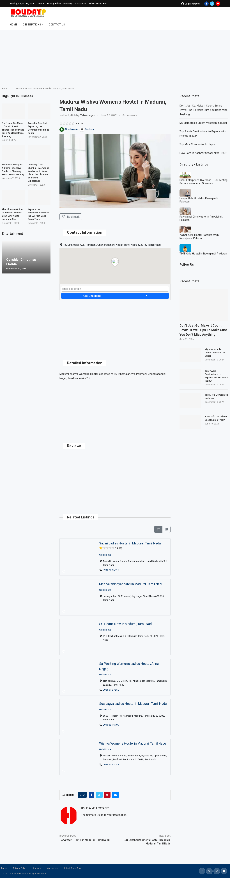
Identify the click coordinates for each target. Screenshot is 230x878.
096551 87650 (111, 689)
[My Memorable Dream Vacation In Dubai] (190, 355)
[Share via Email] (115, 795)
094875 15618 (111, 569)
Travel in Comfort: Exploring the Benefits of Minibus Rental (38, 128)
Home (13, 24)
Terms (41, 3)
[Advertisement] (115, 57)
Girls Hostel (105, 554)
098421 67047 (111, 764)
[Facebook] (206, 3)
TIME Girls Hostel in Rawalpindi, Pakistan (203, 253)
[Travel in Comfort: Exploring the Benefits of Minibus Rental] (39, 111)
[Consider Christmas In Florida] (26, 257)
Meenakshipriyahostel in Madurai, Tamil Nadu (131, 584)
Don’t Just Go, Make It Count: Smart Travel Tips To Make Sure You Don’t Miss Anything (203, 110)
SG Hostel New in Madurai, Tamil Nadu (126, 624)
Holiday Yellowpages (83, 115)
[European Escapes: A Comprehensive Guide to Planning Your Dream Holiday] (13, 152)
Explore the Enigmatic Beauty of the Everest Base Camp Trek (38, 214)
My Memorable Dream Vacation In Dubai (203, 122)
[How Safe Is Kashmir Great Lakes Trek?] (190, 422)
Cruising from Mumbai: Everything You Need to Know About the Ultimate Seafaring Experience (38, 172)
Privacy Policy (54, 3)
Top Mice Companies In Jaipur (197, 144)
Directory (67, 3)
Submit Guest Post (98, 3)
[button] (5, 257)
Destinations (32, 24)
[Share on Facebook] (91, 795)
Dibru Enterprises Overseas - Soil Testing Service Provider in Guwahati (203, 181)
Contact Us (80, 3)
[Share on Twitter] (99, 795)
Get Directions (92, 296)
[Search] (218, 24)
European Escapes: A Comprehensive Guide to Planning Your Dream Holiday (13, 169)
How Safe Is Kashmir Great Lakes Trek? (203, 153)
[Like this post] (83, 795)
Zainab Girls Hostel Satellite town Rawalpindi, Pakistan (199, 236)
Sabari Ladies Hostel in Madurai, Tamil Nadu (130, 543)
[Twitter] (212, 3)
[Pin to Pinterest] (107, 795)
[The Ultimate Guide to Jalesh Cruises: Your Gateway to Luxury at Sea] (13, 197)
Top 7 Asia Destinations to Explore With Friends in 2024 (216, 376)
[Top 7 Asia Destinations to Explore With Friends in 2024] (190, 376)
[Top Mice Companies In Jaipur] (190, 400)
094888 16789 (111, 724)
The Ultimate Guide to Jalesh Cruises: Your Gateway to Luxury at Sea (12, 214)
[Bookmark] (64, 572)
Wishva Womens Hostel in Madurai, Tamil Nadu (132, 743)
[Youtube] (218, 3)
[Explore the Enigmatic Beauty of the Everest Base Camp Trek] (39, 197)
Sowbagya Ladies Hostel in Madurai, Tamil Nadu (133, 703)
